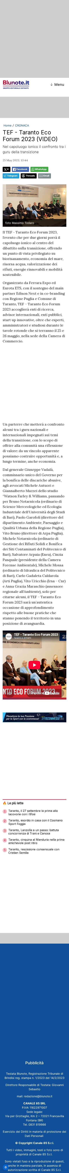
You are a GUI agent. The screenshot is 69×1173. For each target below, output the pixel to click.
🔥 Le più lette (13, 803)
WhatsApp (41, 169)
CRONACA (22, 125)
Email (46, 175)
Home (8, 125)
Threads (30, 175)
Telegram (12, 175)
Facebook (21, 169)
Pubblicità (34, 1063)
